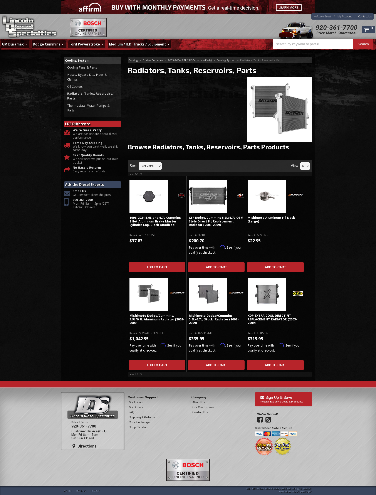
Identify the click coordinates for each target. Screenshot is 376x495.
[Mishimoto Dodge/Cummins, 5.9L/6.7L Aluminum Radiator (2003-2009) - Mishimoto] (177, 293)
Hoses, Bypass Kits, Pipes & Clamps (87, 76)
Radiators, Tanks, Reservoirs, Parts (90, 95)
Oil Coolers (75, 86)
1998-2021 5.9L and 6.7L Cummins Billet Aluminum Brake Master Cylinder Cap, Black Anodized (155, 221)
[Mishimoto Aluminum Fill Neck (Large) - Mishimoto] (295, 195)
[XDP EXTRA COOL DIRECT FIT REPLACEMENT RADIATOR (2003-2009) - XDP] (298, 293)
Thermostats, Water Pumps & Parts (88, 107)
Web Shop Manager (301, 491)
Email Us (79, 191)
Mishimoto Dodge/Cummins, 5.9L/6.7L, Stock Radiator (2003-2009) (214, 319)
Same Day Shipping (87, 143)
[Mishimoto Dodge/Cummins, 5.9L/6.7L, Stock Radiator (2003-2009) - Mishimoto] (236, 293)
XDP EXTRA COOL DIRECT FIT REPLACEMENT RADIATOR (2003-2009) (272, 319)
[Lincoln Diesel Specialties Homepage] (30, 27)
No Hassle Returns (87, 168)
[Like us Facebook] (260, 420)
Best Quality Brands (88, 155)
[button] (323, 44)
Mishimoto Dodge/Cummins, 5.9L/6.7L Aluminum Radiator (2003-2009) (157, 319)
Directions (86, 446)
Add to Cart (157, 267)
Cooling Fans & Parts (82, 67)
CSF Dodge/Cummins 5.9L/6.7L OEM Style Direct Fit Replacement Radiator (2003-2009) (216, 221)
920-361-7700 (337, 27)
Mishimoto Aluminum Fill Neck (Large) (271, 219)
